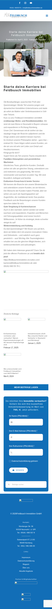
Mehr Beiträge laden (26, 387)
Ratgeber (42, 40)
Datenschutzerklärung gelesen (25, 461)
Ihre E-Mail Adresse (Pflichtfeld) (23, 431)
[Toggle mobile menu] (47, 15)
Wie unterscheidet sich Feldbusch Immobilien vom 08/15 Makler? (13, 371)
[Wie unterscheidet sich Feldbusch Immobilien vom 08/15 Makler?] (12, 360)
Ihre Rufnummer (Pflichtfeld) (21, 446)
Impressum (26, 557)
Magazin (26, 564)
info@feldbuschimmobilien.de (32, 8)
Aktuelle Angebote (26, 571)
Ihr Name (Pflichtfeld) (18, 416)
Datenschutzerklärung (26, 561)
